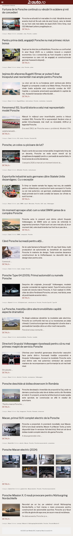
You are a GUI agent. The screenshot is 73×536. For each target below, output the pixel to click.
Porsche (29, 33)
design (23, 269)
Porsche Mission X (54, 523)
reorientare (42, 101)
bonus (18, 67)
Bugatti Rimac (21, 101)
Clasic (9, 138)
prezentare (51, 443)
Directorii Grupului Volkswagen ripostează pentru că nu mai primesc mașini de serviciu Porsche (36, 345)
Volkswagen (50, 203)
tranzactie (49, 101)
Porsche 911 (33, 138)
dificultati (19, 170)
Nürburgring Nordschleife (35, 523)
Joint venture (29, 101)
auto (18, 203)
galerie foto (24, 489)
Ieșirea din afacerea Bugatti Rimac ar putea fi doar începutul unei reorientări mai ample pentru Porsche (32, 75)
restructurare (32, 170)
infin (51, 530)
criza (25, 33)
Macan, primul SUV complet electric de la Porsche (30, 418)
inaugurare (23, 411)
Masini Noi (11, 443)
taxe (45, 203)
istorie (21, 138)
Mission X (25, 523)
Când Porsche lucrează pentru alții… (22, 241)
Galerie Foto (11, 489)
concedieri (20, 33)
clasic (18, 269)
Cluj (18, 411)
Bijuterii (10, 302)
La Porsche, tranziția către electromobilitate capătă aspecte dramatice (31, 310)
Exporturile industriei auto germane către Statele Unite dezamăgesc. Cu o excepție (33, 178)
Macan (26, 443)
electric (21, 443)
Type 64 (54, 302)
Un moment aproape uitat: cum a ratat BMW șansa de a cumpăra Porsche (33, 212)
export (26, 203)
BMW (21, 203)
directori (19, 377)
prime (31, 67)
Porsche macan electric (41, 443)
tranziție (35, 337)
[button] (29, 459)
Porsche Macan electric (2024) (19, 449)
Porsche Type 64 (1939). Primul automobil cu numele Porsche (32, 277)
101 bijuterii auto (22, 302)
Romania (34, 411)
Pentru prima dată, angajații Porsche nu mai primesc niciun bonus (36, 42)
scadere (34, 33)
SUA (42, 203)
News (9, 33)
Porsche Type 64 (46, 302)
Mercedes (31, 203)
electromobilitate (21, 337)
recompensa (31, 377)
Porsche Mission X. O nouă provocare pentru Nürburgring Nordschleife (35, 497)
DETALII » (26, 29)
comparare (24, 234)
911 (18, 138)
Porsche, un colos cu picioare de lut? (23, 144)
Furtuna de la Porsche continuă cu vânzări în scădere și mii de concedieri (35, 11)
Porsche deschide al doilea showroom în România (30, 383)
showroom (41, 411)
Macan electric (32, 489)
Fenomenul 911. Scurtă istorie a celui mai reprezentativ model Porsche (33, 109)
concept (19, 523)
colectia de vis (32, 302)
